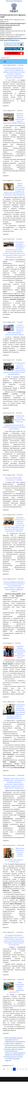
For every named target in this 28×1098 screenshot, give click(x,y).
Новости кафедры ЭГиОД (9, 110)
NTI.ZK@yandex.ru (14, 40)
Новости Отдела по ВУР (8, 239)
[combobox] (10, 57)
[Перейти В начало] (4, 1069)
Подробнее (6, 105)
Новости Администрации (9, 775)
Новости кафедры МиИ (8, 932)
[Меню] (5, 61)
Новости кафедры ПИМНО (9, 65)
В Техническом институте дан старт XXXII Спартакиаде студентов (14, 1058)
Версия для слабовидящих (14, 1)
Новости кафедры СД (8, 180)
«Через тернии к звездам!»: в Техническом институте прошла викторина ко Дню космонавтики (15, 1045)
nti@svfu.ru (8, 29)
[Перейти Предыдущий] (8, 1069)
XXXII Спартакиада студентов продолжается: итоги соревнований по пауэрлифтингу (15, 1040)
